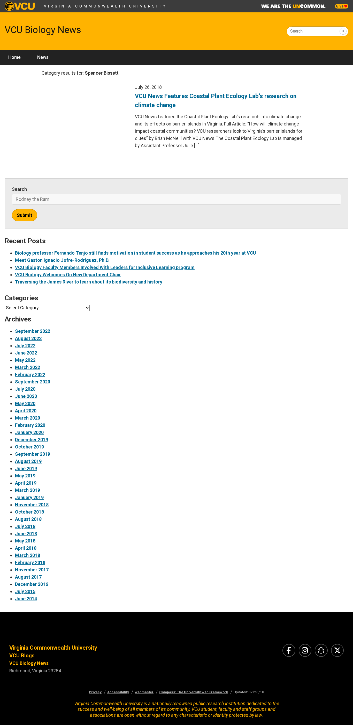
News (43, 57)
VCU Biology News (43, 30)
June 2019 (26, 468)
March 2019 (27, 490)
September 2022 (32, 331)
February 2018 (30, 562)
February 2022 (30, 374)
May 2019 (25, 475)
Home (14, 57)
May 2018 (25, 540)
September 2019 (32, 454)
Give (340, 6)
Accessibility (118, 692)
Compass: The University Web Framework (193, 692)
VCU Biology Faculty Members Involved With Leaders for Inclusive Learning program (105, 267)
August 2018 (28, 519)
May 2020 (25, 403)
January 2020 (29, 432)
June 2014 (26, 598)
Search (296, 31)
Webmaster (144, 692)
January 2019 (29, 497)
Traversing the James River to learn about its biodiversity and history (88, 282)
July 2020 (25, 389)
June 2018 (26, 533)
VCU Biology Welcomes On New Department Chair (68, 274)
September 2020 (32, 381)
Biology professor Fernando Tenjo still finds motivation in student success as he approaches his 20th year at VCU (135, 253)
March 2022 (27, 367)
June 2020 (26, 396)
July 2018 (25, 526)
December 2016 (31, 584)
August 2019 (28, 461)
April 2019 (25, 483)
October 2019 (29, 447)
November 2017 (32, 569)
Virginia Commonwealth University (105, 6)
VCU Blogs (22, 655)
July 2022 (25, 345)
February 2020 (30, 425)
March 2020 (27, 418)
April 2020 (25, 410)
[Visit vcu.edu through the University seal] (88, 632)
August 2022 (28, 338)
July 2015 (25, 591)
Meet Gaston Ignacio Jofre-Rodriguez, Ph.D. (62, 260)
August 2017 (28, 577)
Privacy (95, 692)
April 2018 (25, 548)
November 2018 (32, 504)
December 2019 (31, 439)
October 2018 (29, 512)
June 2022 (26, 353)
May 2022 (25, 360)
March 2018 (27, 555)
